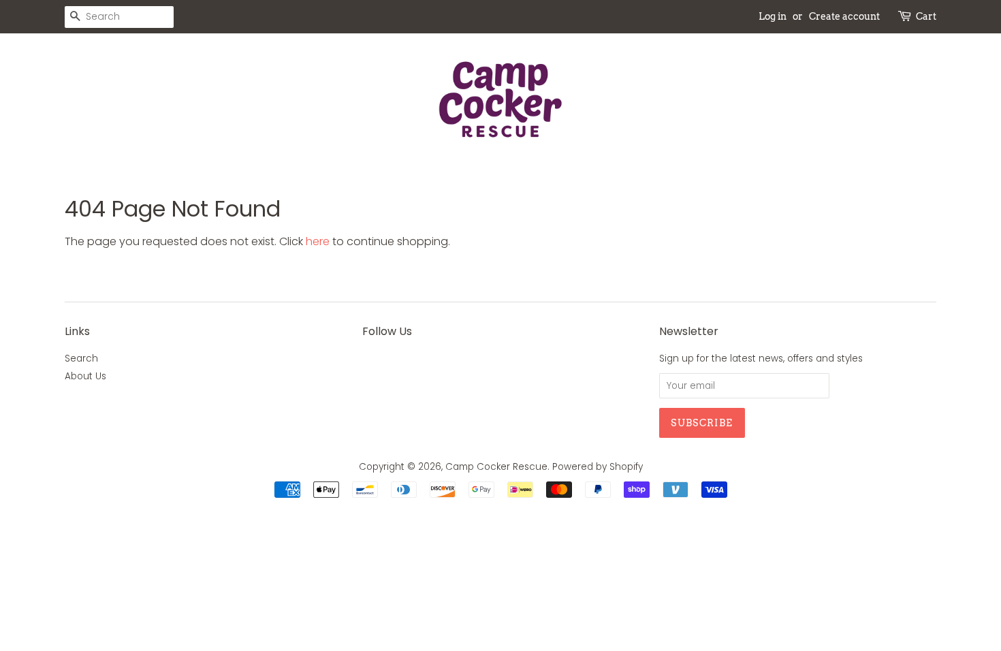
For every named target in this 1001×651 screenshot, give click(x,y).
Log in (772, 16)
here (318, 241)
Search (81, 358)
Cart (926, 16)
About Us (85, 376)
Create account (844, 16)
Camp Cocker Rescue (496, 466)
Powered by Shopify (597, 466)
